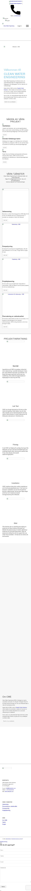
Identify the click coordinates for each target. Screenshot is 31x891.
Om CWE (4, 820)
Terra (4, 151)
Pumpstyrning (7, 246)
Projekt (4, 824)
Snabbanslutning (3, 841)
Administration (8, 838)
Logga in (19, 26)
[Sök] (23, 26)
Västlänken (6, 126)
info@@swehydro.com (11, 788)
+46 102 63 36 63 (17, 15)
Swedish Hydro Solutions (21, 707)
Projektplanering (8, 281)
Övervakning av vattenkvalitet (13, 316)
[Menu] (27, 26)
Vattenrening (6, 211)
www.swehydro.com (9, 791)
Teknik (4, 822)
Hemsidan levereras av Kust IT (17, 838)
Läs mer (4, 134)
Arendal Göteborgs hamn (11, 139)
